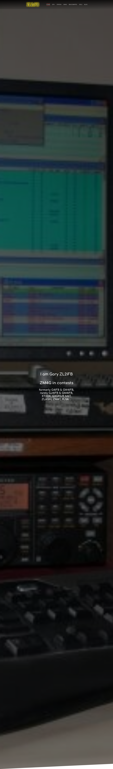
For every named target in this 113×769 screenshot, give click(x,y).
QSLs (80, 4)
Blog (85, 4)
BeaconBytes (73, 4)
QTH (53, 4)
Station (59, 4)
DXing (65, 4)
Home (48, 4)
